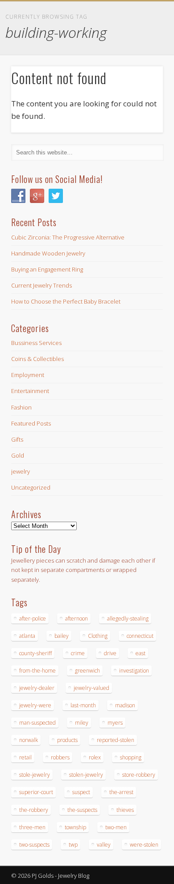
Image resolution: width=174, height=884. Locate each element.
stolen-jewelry (86, 775)
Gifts (17, 439)
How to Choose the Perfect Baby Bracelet (65, 301)
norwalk (28, 740)
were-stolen (144, 844)
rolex (95, 757)
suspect (81, 792)
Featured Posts (31, 423)
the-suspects (82, 810)
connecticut (140, 636)
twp (73, 844)
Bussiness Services (36, 343)
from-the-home (37, 670)
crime (78, 653)
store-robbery (138, 775)
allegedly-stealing (128, 618)
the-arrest (121, 792)
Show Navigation (140, 80)
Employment (27, 375)
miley (81, 722)
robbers (60, 757)
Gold (17, 455)
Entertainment (30, 391)
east (140, 653)
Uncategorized (30, 487)
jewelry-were (35, 705)
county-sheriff (35, 653)
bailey (61, 636)
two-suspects (34, 844)
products (67, 740)
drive (110, 653)
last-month (83, 705)
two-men (116, 827)
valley (104, 844)
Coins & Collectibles (37, 359)
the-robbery (33, 810)
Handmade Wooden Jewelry (48, 253)
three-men (32, 827)
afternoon (76, 618)
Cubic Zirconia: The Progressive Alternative (67, 237)
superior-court (36, 792)
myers (115, 722)
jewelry (20, 471)
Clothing (98, 636)
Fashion (21, 407)
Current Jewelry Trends (41, 285)
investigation (134, 670)
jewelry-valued (91, 688)
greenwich (87, 670)
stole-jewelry (34, 775)
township (75, 827)
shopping (130, 757)
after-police (32, 618)
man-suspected (37, 722)
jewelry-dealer (36, 688)
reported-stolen (115, 740)
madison (125, 705)
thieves (125, 810)
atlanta (27, 636)
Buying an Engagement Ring (47, 269)
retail (25, 757)
